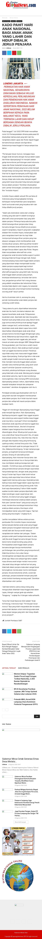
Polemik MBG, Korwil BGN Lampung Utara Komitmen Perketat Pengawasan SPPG (26, 701)
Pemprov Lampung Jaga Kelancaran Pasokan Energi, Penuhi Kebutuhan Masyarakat (27, 803)
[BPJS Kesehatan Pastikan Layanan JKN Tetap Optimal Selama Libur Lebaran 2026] (7, 691)
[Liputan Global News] (21, 5)
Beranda (4, 18)
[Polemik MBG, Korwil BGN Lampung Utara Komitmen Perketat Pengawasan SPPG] (7, 702)
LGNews (8, 48)
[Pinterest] (14, 53)
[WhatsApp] (19, 53)
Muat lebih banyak (20, 822)
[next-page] (7, 710)
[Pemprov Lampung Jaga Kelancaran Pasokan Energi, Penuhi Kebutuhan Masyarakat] (7, 803)
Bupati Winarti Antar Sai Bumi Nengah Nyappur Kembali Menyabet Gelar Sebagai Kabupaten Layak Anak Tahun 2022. (11, 648)
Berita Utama (14, 18)
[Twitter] (9, 53)
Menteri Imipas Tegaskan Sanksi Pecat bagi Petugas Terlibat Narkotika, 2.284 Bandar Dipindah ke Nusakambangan (25, 679)
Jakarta (13, 21)
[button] (3, 13)
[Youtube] (30, 921)
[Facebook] (4, 53)
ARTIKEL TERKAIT (9, 668)
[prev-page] (3, 710)
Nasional (19, 21)
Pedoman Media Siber (21, 933)
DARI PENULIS (23, 668)
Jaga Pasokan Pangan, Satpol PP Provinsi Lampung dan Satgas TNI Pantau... (26, 813)
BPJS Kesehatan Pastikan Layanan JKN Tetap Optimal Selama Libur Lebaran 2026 (25, 691)
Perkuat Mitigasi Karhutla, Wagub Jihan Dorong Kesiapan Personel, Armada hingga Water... (26, 792)
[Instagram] (18, 921)
